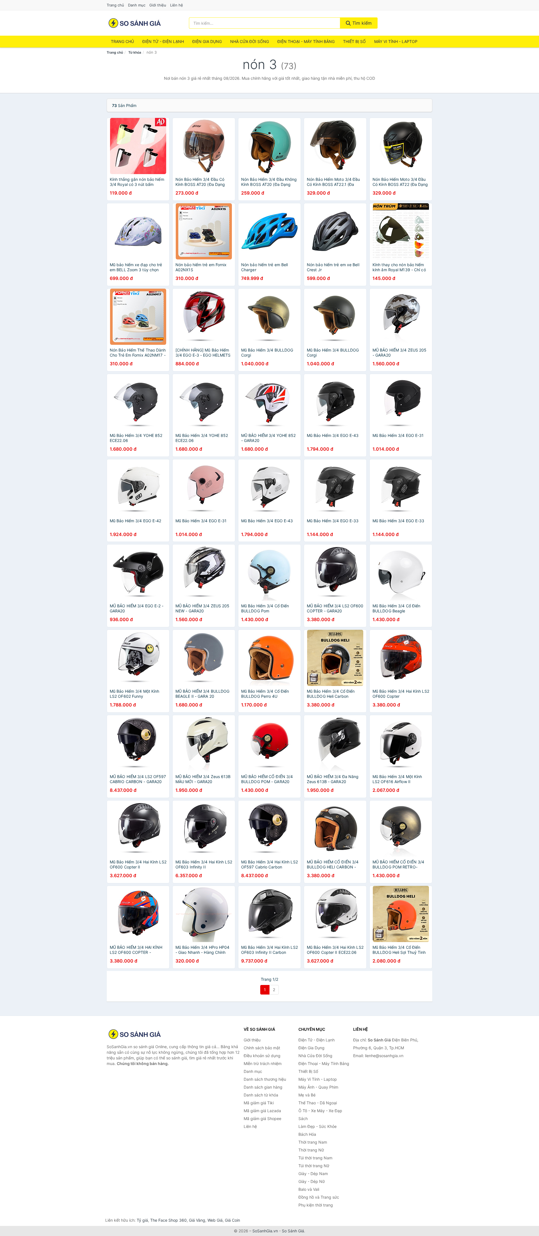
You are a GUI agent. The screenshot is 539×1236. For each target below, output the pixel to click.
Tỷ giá (142, 1220)
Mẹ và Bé (307, 1095)
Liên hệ (176, 5)
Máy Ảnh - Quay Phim (318, 1087)
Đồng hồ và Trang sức (318, 1197)
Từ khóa (134, 52)
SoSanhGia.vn (265, 1230)
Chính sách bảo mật (262, 1047)
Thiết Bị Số (354, 41)
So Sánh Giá (293, 1230)
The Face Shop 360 (168, 1220)
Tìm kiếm (361, 23)
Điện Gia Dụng (207, 41)
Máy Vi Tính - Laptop (395, 41)
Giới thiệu (157, 5)
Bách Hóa (307, 1134)
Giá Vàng (197, 1220)
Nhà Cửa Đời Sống (249, 41)
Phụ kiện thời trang (315, 1205)
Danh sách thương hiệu (265, 1079)
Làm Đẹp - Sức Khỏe (317, 1126)
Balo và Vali (308, 1189)
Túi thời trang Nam (315, 1157)
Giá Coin (232, 1220)
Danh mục (136, 5)
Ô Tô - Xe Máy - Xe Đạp (320, 1110)
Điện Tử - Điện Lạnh (163, 41)
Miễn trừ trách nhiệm (263, 1063)
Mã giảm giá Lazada (262, 1110)
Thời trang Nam (312, 1142)
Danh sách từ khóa (261, 1095)
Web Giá (215, 1220)
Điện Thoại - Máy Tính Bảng (306, 41)
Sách (303, 1118)
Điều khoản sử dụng (262, 1055)
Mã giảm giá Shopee (262, 1118)
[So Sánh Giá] (135, 1034)
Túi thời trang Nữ (313, 1165)
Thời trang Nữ (311, 1150)
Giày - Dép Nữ (311, 1181)
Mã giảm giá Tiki (259, 1102)
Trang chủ (115, 5)
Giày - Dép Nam (313, 1173)
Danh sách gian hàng (263, 1087)
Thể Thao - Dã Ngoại (317, 1102)
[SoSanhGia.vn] (135, 23)
